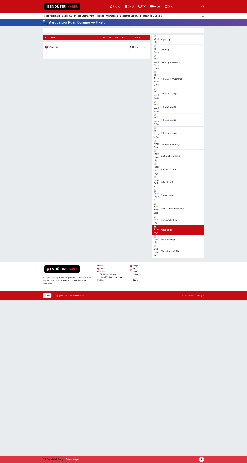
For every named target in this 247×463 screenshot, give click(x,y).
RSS (48, 295)
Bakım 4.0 (67, 16)
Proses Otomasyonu (84, 16)
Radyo (116, 6)
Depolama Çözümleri (130, 16)
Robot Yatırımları (51, 16)
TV (144, 6)
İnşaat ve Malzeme (152, 16)
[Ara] (202, 6)
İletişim (136, 274)
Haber (102, 265)
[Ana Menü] (203, 16)
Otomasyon (112, 16)
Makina (100, 16)
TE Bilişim (199, 295)
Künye (135, 280)
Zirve (170, 6)
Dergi (131, 6)
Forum (157, 6)
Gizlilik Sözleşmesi (108, 274)
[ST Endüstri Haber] (62, 6)
